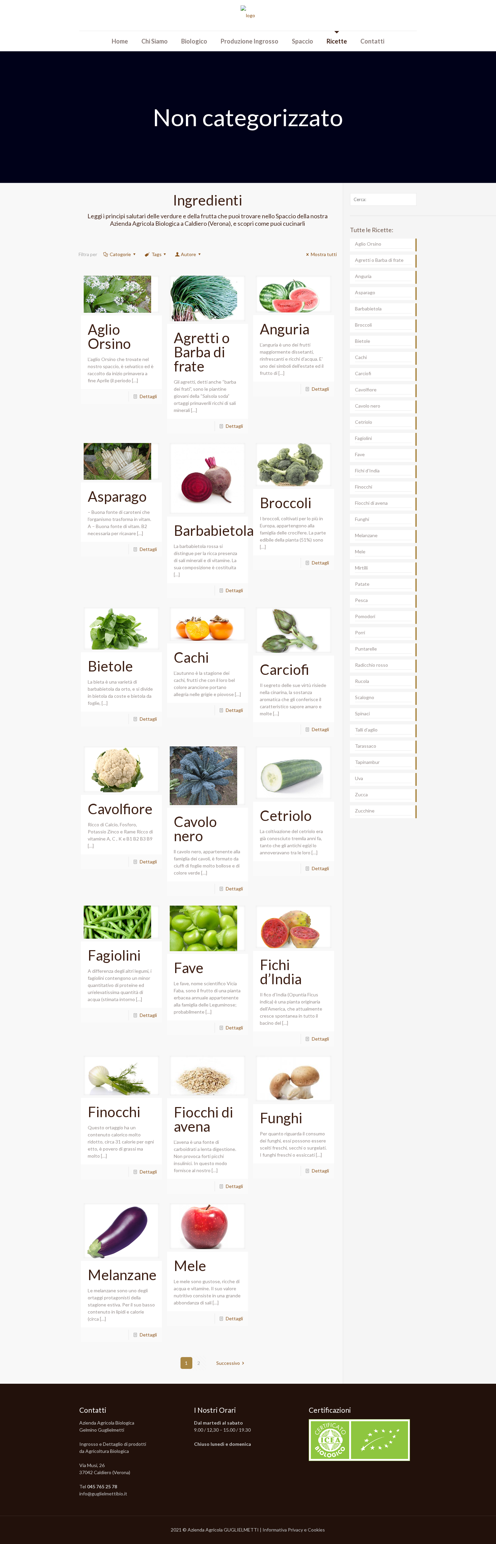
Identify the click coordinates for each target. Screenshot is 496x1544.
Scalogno (364, 697)
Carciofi (284, 669)
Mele (190, 1265)
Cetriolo (286, 815)
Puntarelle (366, 649)
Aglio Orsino (109, 336)
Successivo (228, 1363)
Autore (188, 254)
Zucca (361, 794)
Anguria (284, 329)
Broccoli (285, 502)
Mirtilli (361, 568)
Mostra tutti (324, 254)
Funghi (281, 1117)
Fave (188, 967)
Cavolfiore (120, 808)
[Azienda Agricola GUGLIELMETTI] (248, 15)
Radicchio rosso (371, 665)
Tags (156, 254)
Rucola (362, 681)
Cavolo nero (195, 828)
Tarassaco (365, 746)
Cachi (191, 657)
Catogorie (120, 254)
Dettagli (148, 396)
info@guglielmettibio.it (103, 1493)
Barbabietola (214, 530)
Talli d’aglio (366, 730)
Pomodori (365, 616)
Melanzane (122, 1274)
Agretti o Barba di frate (202, 352)
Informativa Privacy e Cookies (294, 1530)
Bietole (110, 666)
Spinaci (362, 713)
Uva (359, 778)
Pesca (361, 600)
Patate (362, 584)
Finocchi (114, 1111)
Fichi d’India (281, 971)
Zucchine (365, 811)
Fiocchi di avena (203, 1119)
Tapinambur (367, 762)
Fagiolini (114, 955)
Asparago (117, 496)
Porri (360, 632)
